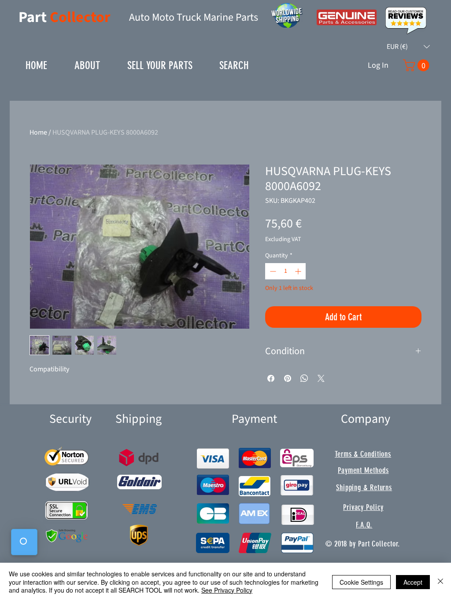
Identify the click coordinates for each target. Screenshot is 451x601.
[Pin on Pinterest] (287, 378)
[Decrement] (271, 271)
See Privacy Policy (226, 590)
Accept (412, 582)
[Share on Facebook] (271, 378)
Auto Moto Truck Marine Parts (193, 17)
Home (38, 132)
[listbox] (408, 46)
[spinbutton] (285, 271)
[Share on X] (321, 378)
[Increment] (298, 271)
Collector (80, 17)
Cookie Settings (361, 582)
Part (34, 17)
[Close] (440, 582)
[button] (408, 46)
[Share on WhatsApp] (304, 378)
